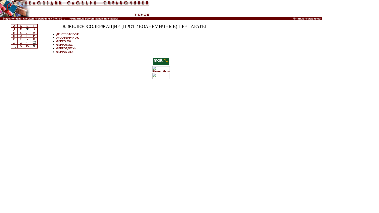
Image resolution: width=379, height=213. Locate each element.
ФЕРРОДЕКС (64, 44)
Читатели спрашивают (307, 18)
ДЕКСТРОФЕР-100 (67, 34)
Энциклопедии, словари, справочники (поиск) (32, 18)
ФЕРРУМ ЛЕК (64, 51)
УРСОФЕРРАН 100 (67, 37)
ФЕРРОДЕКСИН (66, 48)
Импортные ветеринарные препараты (93, 18)
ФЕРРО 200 (63, 41)
